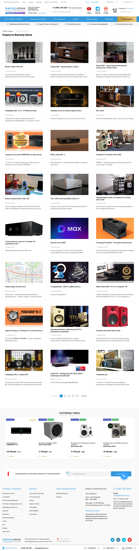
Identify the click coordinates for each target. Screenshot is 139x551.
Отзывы (31, 2)
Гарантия (5, 511)
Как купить (5, 514)
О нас (24, 2)
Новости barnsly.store (51, 2)
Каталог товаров (15, 19)
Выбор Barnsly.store (62, 493)
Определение (42, 13)
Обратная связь (11, 548)
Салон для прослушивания (99, 24)
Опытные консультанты (124, 24)
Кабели (75, 19)
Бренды (39, 2)
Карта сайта (6, 531)
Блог (3, 524)
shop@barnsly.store (121, 495)
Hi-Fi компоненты (59, 19)
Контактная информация (10, 500)
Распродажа (127, 19)
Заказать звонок (76, 8)
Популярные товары (69, 413)
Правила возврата (8, 517)
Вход (87, 2)
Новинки (58, 497)
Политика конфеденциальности (12, 504)
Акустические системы (38, 19)
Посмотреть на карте (92, 510)
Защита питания (91, 19)
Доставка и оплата (8, 493)
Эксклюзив (33, 514)
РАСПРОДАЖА (33, 511)
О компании (6, 497)
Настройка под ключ (74, 24)
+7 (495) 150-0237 (60, 8)
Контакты (64, 2)
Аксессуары (109, 19)
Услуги (4, 521)
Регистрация (94, 2)
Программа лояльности (11, 2)
